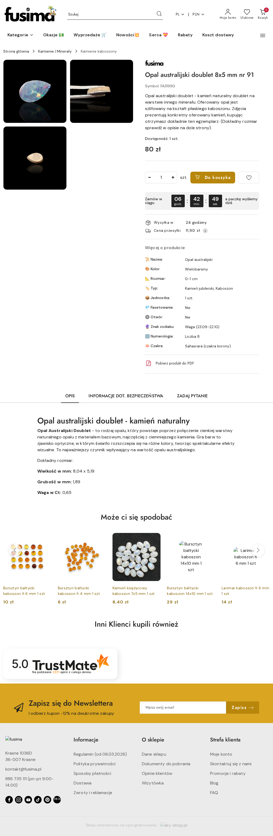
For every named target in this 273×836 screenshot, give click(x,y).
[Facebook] (9, 799)
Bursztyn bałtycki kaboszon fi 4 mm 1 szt (79, 591)
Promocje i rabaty (228, 773)
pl (178, 14)
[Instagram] (18, 799)
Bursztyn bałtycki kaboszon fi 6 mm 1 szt (24, 591)
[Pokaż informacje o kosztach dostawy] (205, 231)
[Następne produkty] (258, 550)
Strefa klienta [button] (225, 740)
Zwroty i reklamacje (93, 792)
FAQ (214, 792)
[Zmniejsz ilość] (149, 177)
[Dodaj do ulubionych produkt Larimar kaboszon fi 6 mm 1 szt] (264, 539)
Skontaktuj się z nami (230, 764)
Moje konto (221, 754)
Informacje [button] (86, 740)
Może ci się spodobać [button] (136, 517)
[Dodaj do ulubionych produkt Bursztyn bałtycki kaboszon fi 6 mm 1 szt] (45, 539)
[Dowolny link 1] (57, 799)
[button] (20, 35)
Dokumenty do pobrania (166, 764)
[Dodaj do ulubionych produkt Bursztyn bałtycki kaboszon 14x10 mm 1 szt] (209, 539)
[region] (202, 201)
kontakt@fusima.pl (23, 769)
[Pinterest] (47, 799)
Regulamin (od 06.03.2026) (100, 754)
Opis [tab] (70, 396)
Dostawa (82, 783)
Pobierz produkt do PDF (175, 363)
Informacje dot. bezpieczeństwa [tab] (126, 396)
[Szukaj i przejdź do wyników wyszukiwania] (159, 14)
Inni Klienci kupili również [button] (136, 624)
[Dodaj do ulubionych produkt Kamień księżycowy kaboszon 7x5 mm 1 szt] (154, 539)
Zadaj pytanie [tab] (192, 396)
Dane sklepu (154, 754)
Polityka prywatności (94, 764)
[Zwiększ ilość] (173, 177)
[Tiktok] (38, 799)
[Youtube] (28, 799)
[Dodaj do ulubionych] (248, 177)
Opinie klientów (157, 773)
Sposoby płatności (92, 773)
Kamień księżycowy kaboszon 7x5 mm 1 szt (134, 591)
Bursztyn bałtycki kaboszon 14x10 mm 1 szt (189, 591)
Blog (214, 783)
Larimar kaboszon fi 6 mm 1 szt (245, 591)
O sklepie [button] (153, 740)
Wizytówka (153, 783)
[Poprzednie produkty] (15, 550)
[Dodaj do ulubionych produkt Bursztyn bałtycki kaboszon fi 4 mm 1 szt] (100, 539)
